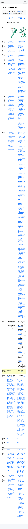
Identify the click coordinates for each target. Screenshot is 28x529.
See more (8, 497)
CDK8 (21, 387)
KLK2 (21, 405)
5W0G (13, 463)
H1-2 (21, 401)
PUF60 (12, 394)
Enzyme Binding (11, 63)
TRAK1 (21, 430)
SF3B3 (14, 401)
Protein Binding (11, 59)
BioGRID (10, 13)
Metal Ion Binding (21, 89)
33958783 (20, 352)
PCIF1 (21, 412)
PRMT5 (18, 421)
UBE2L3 (18, 433)
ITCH (21, 403)
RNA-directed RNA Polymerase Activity (21, 68)
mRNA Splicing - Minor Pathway (21, 273)
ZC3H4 (18, 436)
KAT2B (18, 405)
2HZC (13, 454)
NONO (21, 410)
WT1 (14, 412)
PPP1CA (21, 419)
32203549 (13, 322)
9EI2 (18, 472)
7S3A (13, 466)
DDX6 (8, 381)
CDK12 (18, 387)
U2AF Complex (11, 53)
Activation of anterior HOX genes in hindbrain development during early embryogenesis (21, 223)
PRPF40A (9, 394)
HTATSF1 (23, 402)
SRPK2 (11, 405)
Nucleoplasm (10, 45)
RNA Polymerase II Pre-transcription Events (21, 230)
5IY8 (18, 458)
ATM (22, 378)
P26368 (8, 449)
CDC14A (22, 385)
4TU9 (8, 462)
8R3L (18, 470)
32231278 (20, 355)
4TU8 (13, 461)
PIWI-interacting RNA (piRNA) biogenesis (21, 217)
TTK (21, 432)
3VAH (8, 458)
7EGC (18, 466)
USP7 (11, 412)
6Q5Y (23, 463)
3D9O (20, 456)
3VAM (13, 460)
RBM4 (8, 398)
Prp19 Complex (11, 42)
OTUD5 (18, 412)
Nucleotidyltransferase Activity (22, 76)
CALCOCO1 (19, 380)
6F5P (18, 462)
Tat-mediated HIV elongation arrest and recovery (21, 192)
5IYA (22, 458)
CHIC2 (11, 379)
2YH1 (8, 457)
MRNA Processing (10, 103)
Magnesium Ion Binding (21, 56)
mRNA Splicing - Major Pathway (11, 139)
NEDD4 (18, 410)
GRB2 (20, 400)
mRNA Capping (21, 269)
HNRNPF (19, 402)
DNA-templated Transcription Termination (21, 103)
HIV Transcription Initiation (21, 159)
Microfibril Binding (21, 90)
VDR (24, 433)
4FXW (8, 461)
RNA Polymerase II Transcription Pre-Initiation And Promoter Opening (21, 287)
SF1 (11, 401)
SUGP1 (8, 409)
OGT (8, 392)
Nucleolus (20, 51)
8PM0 (23, 467)
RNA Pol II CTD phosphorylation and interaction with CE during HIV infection (21, 154)
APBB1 (8, 376)
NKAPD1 (12, 390)
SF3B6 (11, 402)
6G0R (20, 462)
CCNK (18, 384)
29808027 (20, 361)
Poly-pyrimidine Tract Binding (11, 61)
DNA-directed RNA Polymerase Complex (21, 41)
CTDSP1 (18, 394)
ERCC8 (18, 398)
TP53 (21, 371)
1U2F (8, 454)
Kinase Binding (21, 81)
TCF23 (12, 410)
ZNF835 (8, 416)
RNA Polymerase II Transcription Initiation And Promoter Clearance (21, 301)
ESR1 (23, 398)
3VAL (10, 460)
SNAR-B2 (23, 425)
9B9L (18, 471)
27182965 (20, 346)
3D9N (18, 456)
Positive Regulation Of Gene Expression (21, 120)
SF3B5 (8, 402)
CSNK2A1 (22, 390)
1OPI (13, 453)
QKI (7, 396)
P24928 (18, 451)
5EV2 (13, 462)
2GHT (21, 453)
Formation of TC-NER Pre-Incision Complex (21, 235)
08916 (18, 442)
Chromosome (21, 50)
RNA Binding (10, 58)
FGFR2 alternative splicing (20, 258)
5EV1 (10, 462)
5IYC (20, 460)
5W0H (8, 465)
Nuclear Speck (11, 49)
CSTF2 (21, 392)
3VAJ (13, 458)
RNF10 (21, 423)
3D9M (23, 454)
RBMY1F (11, 398)
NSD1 (21, 411)
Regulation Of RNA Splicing (11, 491)
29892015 (20, 322)
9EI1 (23, 471)
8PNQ (21, 469)
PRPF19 (22, 421)
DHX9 (18, 396)
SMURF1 (19, 425)
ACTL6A (18, 378)
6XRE (21, 465)
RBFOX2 (10, 396)
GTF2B (23, 400)
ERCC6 (23, 397)
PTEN (18, 423)
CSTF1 (18, 392)
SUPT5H (18, 428)
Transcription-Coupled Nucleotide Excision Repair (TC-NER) (21, 240)
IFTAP (18, 403)
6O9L (20, 463)
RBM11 (8, 397)
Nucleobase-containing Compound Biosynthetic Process (20, 508)
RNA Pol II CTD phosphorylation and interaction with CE (21, 306)
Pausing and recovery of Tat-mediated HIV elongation (21, 182)
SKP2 (18, 424)
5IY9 (20, 458)
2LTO (23, 453)
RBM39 (11, 397)
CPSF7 (8, 380)
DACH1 (11, 380)
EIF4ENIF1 (22, 396)
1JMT (8, 453)
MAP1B (12, 389)
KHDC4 (8, 388)
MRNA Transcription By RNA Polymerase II (21, 128)
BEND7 (8, 378)
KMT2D (18, 406)
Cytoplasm (20, 53)
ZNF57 (8, 415)
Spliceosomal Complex (11, 47)
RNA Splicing (11, 105)
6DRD (23, 461)
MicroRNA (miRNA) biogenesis (20, 210)
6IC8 (23, 462)
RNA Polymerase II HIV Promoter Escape (21, 162)
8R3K (23, 469)
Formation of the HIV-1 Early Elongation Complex (21, 148)
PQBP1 (22, 420)
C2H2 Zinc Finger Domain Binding (11, 69)
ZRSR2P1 (9, 418)
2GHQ (18, 453)
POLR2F (18, 416)
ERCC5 (20, 397)
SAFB (24, 423)
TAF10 (22, 428)
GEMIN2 (8, 384)
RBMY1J (8, 400)
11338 (8, 438)
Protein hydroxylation (11, 148)
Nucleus (9, 44)
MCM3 (18, 407)
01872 (8, 442)
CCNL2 (21, 384)
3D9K (18, 454)
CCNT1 (18, 385)
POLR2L (22, 418)
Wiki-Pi (3, 2)
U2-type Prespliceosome (11, 51)
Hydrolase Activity (20, 79)
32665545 (20, 326)
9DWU (8, 470)
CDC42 (8, 379)
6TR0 (11, 465)
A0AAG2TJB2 (20, 449)
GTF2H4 (18, 401)
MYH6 (21, 409)
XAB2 (18, 434)
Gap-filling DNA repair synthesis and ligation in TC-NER (22, 248)
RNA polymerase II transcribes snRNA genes (21, 262)
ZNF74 (21, 436)
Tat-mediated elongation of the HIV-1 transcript (21, 195)
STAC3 (11, 407)
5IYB (18, 460)
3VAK (8, 460)
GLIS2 (12, 384)
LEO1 (21, 406)
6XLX (10, 466)
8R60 (20, 470)
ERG (21, 398)
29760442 (20, 330)
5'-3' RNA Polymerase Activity (20, 86)
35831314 (20, 11)
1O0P (10, 453)
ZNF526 (12, 414)
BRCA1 (21, 379)
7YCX (23, 466)
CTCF (18, 393)
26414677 (10, 328)
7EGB (23, 465)
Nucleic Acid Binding (10, 56)
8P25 (8, 469)
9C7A (10, 469)
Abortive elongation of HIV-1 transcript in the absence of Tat (21, 187)
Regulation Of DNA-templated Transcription (21, 107)
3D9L (20, 454)
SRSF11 (12, 406)
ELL (17, 397)
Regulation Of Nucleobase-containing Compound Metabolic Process (21, 498)
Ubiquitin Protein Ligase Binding (21, 83)
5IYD (22, 460)
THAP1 (8, 411)
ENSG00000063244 (11, 446)
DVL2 (14, 381)
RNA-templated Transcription (21, 97)
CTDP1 (20, 393)
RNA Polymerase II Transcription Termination (11, 145)
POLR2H (18, 418)
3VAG (13, 457)
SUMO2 (11, 409)
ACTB (23, 376)
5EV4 (10, 463)
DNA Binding (20, 60)
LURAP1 (8, 389)
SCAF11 (8, 401)
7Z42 (20, 467)
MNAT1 (18, 409)
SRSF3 (8, 407)
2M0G (8, 456)
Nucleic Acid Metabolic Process (10, 495)
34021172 (20, 364)
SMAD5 (8, 403)
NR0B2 (18, 411)
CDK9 (24, 387)
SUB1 (21, 427)
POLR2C (21, 414)
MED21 (21, 407)
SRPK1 (8, 405)
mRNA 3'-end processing (10, 142)
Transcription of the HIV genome (21, 165)
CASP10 (18, 383)
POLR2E (22, 415)
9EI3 (20, 472)
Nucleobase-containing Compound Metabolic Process (20, 487)
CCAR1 (11, 378)
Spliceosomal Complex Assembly (11, 98)
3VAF (10, 457)
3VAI (10, 458)
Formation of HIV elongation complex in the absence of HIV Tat (21, 143)
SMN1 (21, 424)
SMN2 (23, 424)
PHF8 (24, 412)
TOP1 (14, 411)
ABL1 (21, 376)
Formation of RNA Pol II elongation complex (22, 134)
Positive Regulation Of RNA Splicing (11, 113)
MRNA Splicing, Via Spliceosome (11, 101)
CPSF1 (18, 388)
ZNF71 (11, 415)
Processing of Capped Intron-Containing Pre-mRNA (21, 277)
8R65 (23, 470)
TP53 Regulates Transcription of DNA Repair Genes (21, 254)
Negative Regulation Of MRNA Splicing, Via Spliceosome (11, 117)
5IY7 (22, 457)
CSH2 (18, 390)
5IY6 (20, 457)
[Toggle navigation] (25, 2)
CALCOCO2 (19, 381)
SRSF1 (8, 406)
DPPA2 (10, 381)
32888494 (20, 339)
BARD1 (18, 379)
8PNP (18, 469)
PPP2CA (19, 420)
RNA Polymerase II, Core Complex (21, 48)
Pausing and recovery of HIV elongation (21, 203)
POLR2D (18, 415)
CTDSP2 (22, 394)
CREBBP (22, 389)
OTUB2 (10, 392)
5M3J (21, 461)
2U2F (11, 456)
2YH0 (13, 456)
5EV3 (8, 463)
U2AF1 (8, 412)
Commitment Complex (10, 40)
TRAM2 (18, 432)
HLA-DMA (9, 385)
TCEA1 (18, 429)
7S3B (8, 467)
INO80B (10, 387)
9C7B (13, 469)
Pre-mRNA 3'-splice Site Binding (11, 66)
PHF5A (13, 392)
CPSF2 (21, 388)
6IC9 (18, 463)
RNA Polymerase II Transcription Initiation (21, 292)
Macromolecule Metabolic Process (21, 492)
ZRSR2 (11, 416)
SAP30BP (13, 400)
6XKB (18, 465)
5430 (18, 438)
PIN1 (8, 393)
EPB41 (8, 383)
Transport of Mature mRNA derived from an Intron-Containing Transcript (11, 135)
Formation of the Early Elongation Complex (21, 138)
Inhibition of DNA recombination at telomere (21, 318)
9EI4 (22, 472)
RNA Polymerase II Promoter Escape (21, 282)
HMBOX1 (13, 385)
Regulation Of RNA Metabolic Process (21, 504)
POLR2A (21, 18)
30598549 (20, 334)
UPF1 (22, 433)
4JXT (18, 457)
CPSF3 (18, 389)
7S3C (10, 467)
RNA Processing (11, 481)
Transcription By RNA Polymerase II (21, 111)
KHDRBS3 (12, 388)
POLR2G (22, 416)
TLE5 (11, 411)
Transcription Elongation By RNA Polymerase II (21, 115)
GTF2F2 (18, 371)
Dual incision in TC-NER (21, 245)
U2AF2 (11, 18)
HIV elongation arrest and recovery (21, 199)
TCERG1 (8, 410)
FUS (18, 400)
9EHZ (20, 471)
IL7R (8, 387)
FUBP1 (11, 383)
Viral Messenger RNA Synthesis (21, 206)
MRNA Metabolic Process (11, 479)
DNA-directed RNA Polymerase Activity (21, 64)
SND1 (18, 427)
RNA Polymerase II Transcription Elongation (21, 296)
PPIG (18, 419)
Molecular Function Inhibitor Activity (11, 72)
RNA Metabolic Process (11, 485)
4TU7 (11, 461)
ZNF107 (8, 414)
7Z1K (18, 467)
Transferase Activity (20, 74)
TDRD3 (18, 430)
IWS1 (23, 403)
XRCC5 (21, 434)
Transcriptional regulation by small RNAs (21, 213)
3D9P (23, 456)
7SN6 (13, 467)
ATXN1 (12, 376)
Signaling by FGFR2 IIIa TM (21, 310)
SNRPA (11, 403)
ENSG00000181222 (21, 446)
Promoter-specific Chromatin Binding (21, 93)
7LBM (21, 466)
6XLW (8, 466)
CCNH (22, 383)
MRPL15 (8, 390)
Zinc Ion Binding (21, 72)
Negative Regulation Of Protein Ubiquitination (11, 108)
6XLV (13, 465)
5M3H (18, 461)
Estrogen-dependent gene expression (21, 314)
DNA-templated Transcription (21, 99)
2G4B (10, 454)
